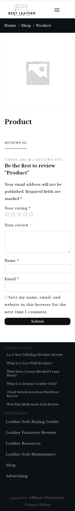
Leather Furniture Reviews (31, 432)
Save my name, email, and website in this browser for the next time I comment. (35, 304)
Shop (11, 465)
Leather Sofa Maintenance (31, 454)
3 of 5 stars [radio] (19, 214)
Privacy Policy (37, 505)
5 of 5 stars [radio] (31, 214)
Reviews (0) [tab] (16, 143)
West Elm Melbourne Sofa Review (33, 404)
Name (12, 261)
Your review (18, 225)
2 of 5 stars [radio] (13, 214)
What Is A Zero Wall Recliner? (29, 363)
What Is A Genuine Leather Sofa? (32, 384)
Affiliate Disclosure (46, 498)
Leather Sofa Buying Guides (32, 422)
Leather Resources (23, 443)
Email (12, 279)
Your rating (18, 208)
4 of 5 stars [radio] (25, 214)
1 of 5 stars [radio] (7, 214)
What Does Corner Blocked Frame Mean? (33, 373)
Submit (37, 321)
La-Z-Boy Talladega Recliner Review (35, 355)
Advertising (17, 476)
